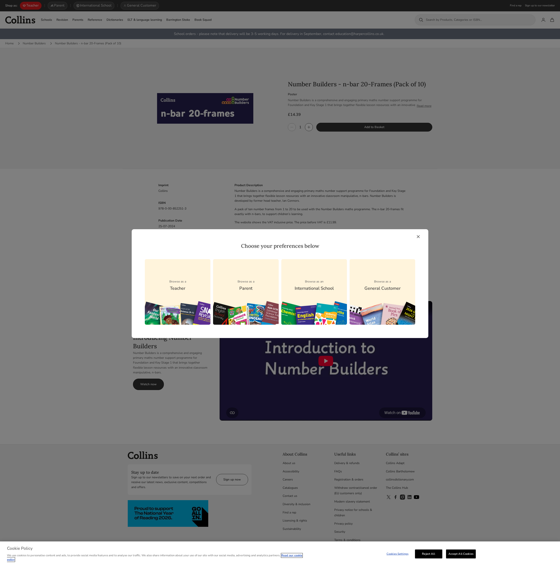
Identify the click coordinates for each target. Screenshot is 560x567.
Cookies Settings (397, 554)
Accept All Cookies (460, 554)
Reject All (428, 554)
